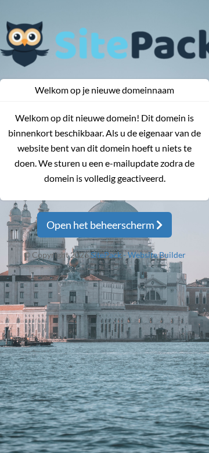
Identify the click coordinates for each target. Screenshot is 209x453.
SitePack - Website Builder (138, 255)
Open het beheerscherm (101, 224)
